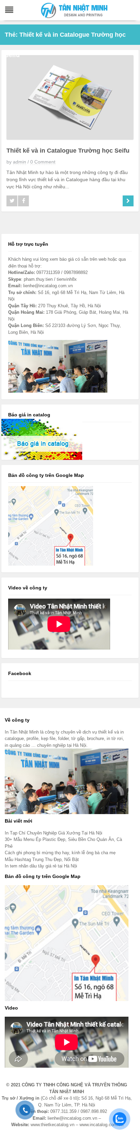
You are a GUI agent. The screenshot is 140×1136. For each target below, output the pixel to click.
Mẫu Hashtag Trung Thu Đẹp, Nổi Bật (42, 859)
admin (19, 162)
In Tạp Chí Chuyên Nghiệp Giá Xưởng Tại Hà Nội (53, 833)
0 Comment (42, 162)
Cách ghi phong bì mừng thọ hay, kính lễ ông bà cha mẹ (60, 852)
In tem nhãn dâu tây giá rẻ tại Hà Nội (41, 865)
